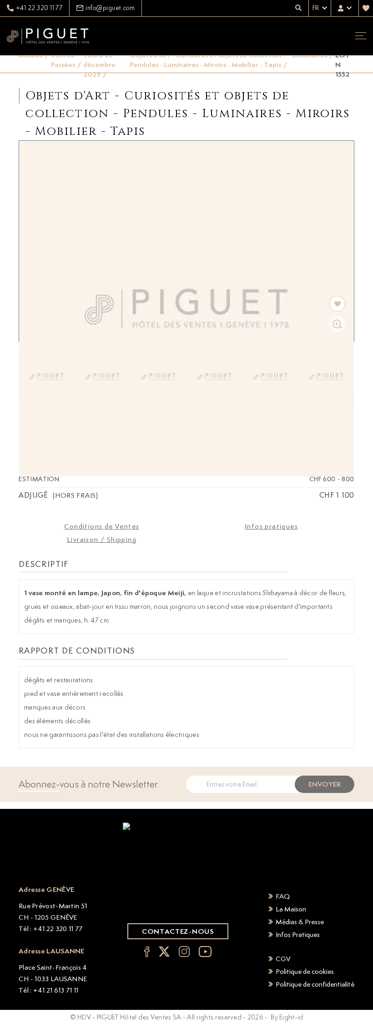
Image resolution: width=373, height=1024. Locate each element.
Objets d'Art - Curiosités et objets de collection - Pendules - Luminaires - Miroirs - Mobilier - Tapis (207, 59)
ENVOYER (324, 784)
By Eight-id (287, 1017)
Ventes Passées (63, 59)
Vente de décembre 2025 (99, 64)
